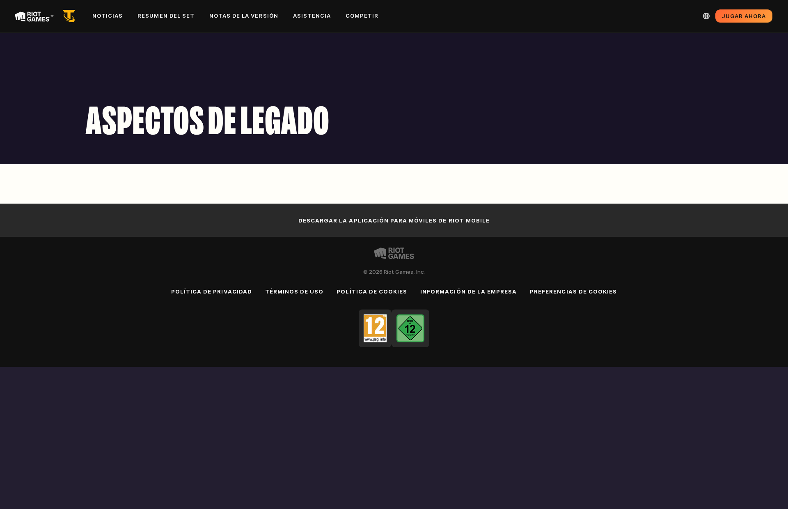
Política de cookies (372, 291)
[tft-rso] (70, 16)
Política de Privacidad (211, 291)
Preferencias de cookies (573, 291)
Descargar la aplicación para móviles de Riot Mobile (394, 220)
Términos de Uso (294, 291)
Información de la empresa (468, 291)
